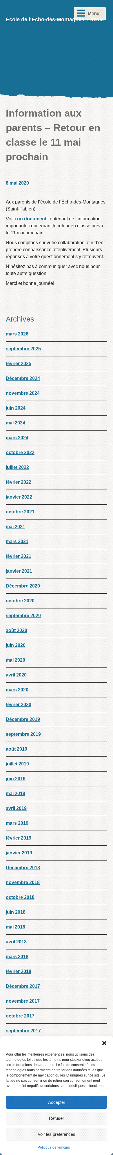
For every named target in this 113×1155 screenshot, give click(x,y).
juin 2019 (15, 778)
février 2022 (18, 482)
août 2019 (16, 749)
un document (31, 218)
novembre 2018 (23, 882)
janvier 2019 (19, 852)
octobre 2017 (20, 1015)
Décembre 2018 (23, 867)
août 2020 (16, 630)
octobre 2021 (20, 511)
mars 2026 (17, 333)
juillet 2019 (17, 763)
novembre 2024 (23, 393)
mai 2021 (15, 526)
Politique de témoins (54, 1147)
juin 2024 (15, 408)
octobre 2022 (20, 452)
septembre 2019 (23, 734)
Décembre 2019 (23, 719)
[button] (104, 1043)
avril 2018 (16, 941)
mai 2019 (15, 793)
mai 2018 (15, 926)
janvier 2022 (19, 497)
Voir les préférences (56, 1134)
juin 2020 (15, 645)
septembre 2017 (23, 1030)
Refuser (56, 1118)
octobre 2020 (20, 600)
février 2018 (18, 971)
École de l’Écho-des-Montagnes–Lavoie (55, 19)
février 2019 (18, 838)
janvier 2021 (19, 571)
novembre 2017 (23, 1001)
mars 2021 (17, 541)
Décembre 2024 (23, 378)
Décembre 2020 (23, 585)
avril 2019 (16, 808)
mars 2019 (17, 823)
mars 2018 (17, 956)
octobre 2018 (20, 897)
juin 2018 (15, 912)
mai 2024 (15, 422)
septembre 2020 (23, 615)
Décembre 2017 (23, 986)
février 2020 (18, 704)
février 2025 (18, 363)
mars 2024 (17, 437)
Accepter (56, 1102)
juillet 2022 (17, 467)
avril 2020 (16, 674)
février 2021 (18, 556)
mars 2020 (17, 689)
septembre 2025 (23, 348)
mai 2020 (15, 660)
